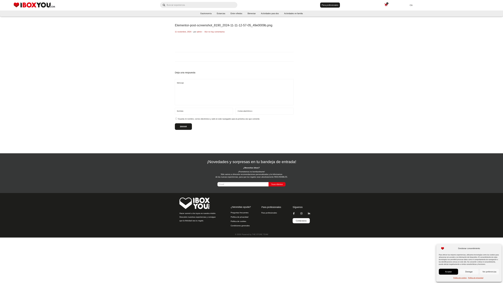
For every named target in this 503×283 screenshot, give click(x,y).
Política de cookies (460, 278)
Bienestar (252, 13)
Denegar (469, 272)
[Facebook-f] (294, 213)
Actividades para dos (270, 13)
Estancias (221, 13)
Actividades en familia (293, 13)
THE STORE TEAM (260, 234)
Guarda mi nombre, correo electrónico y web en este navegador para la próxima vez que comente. (219, 119)
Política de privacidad (475, 278)
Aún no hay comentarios (214, 32)
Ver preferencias (489, 272)
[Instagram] (301, 213)
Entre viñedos (236, 13)
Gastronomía (206, 13)
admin (199, 32)
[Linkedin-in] (309, 213)
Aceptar (448, 272)
